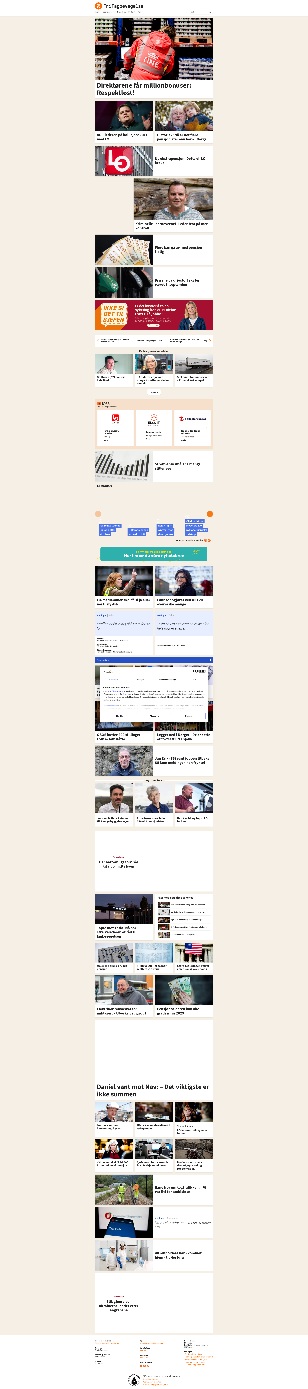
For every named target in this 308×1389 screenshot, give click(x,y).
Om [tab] (194, 679)
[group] (117, 341)
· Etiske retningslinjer (193, 1354)
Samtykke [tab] (113, 679)
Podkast (131, 12)
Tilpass (153, 716)
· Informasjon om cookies (194, 1362)
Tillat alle (188, 716)
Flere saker (154, 392)
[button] (210, 341)
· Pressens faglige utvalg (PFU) (155, 1384)
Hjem (97, 12)
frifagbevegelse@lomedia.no (107, 1343)
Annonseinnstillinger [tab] (167, 679)
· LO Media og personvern (194, 1364)
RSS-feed (143, 1350)
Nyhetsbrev (121, 12)
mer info (112, 706)
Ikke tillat (119, 716)
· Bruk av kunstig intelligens (195, 1359)
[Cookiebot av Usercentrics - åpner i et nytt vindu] (194, 671)
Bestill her (144, 1357)
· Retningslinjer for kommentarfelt (198, 1357)
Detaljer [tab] (140, 679)
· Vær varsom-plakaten (152, 1382)
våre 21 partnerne (115, 691)
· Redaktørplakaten (150, 1379)
